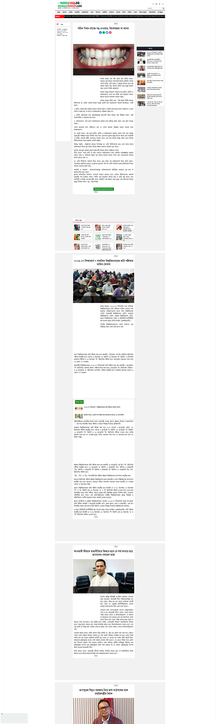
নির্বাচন (130, 12)
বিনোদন (98, 12)
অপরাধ (118, 12)
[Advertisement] (115, 5)
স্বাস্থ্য (62, 24)
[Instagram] (162, 5)
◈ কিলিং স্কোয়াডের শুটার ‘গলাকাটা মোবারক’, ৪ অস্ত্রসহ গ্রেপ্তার (159, 16)
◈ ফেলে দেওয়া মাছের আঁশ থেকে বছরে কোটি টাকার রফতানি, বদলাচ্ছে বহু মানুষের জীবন (122, 16)
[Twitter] (159, 5)
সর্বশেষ (65, 12)
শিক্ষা (124, 12)
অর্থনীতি (105, 12)
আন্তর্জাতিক (85, 12)
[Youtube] (156, 5)
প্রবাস (135, 12)
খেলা (92, 12)
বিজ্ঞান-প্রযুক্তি (143, 12)
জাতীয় (70, 12)
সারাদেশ (111, 12)
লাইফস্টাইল (152, 12)
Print (116, 23)
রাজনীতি (77, 12)
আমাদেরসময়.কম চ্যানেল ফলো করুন (104, 189)
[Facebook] (153, 5)
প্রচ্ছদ (58, 12)
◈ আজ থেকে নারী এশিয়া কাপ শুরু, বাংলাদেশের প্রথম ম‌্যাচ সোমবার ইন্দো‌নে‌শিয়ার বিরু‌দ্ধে (79, 16)
